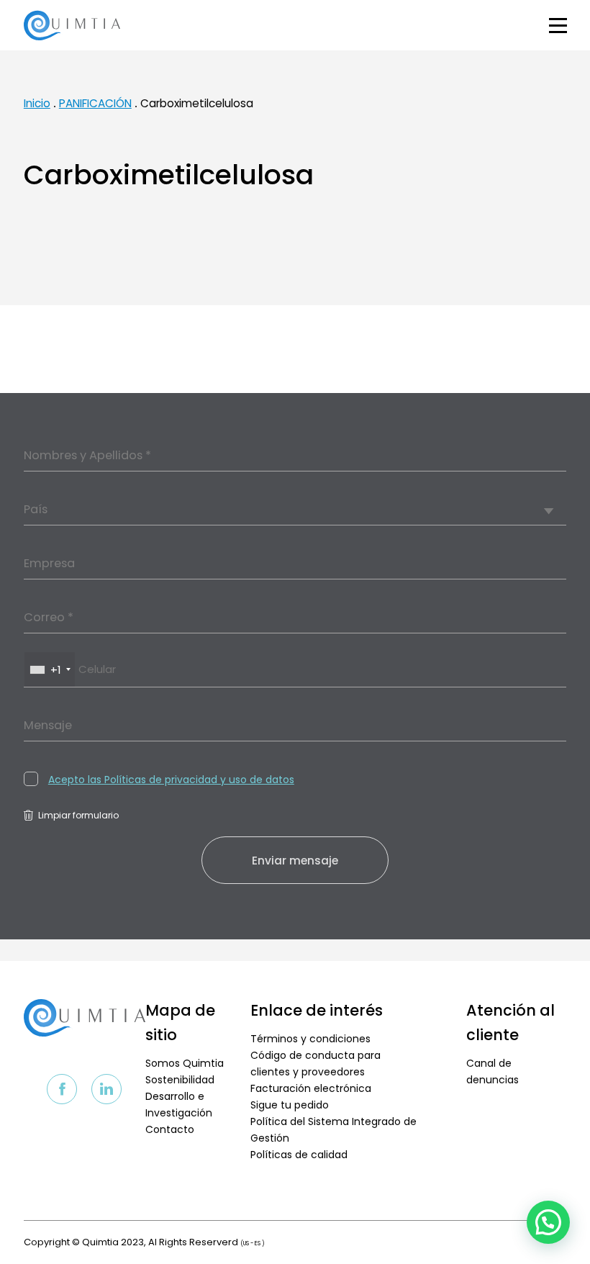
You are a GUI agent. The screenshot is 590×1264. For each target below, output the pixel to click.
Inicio (37, 103)
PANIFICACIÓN (95, 103)
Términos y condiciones (310, 1038)
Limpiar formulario (78, 815)
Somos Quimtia (184, 1063)
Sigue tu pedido (289, 1105)
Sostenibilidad (179, 1080)
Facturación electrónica (310, 1088)
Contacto (169, 1129)
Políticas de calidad (299, 1154)
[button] (548, 1222)
